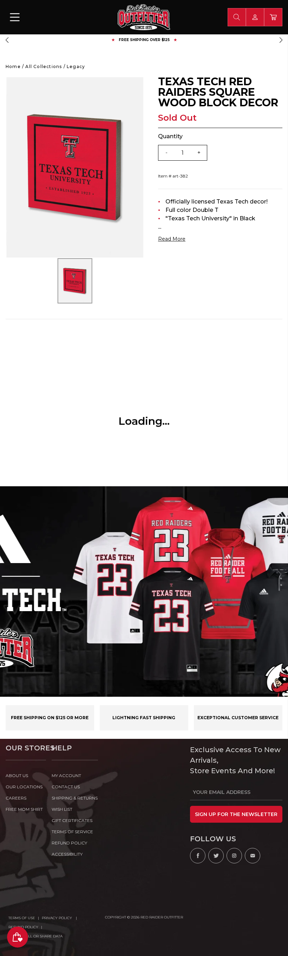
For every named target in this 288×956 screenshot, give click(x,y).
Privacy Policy (57, 918)
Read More (171, 239)
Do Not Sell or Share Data (35, 936)
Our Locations (24, 786)
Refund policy (69, 842)
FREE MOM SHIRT (24, 809)
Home (13, 66)
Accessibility (67, 854)
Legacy (76, 66)
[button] (7, 40)
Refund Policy (23, 927)
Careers (16, 798)
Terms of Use (21, 918)
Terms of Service (72, 831)
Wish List (62, 809)
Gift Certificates (72, 820)
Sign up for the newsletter (236, 814)
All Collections (43, 66)
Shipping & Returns (75, 798)
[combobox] (237, 17)
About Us (17, 775)
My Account (66, 775)
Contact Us (66, 786)
